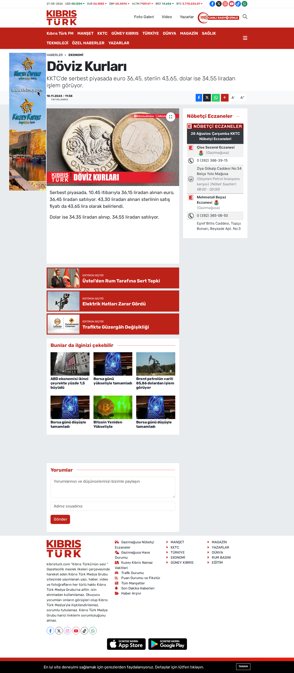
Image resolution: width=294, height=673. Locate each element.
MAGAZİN (189, 33)
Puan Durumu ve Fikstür (140, 578)
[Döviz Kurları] (113, 147)
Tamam (243, 666)
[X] (59, 630)
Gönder (60, 519)
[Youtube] (76, 630)
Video (167, 16)
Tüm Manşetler (133, 583)
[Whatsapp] (93, 630)
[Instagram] (67, 630)
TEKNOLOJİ (57, 43)
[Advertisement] (133, 246)
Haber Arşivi (131, 593)
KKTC (102, 33)
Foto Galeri (144, 16)
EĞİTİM (217, 562)
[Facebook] (50, 630)
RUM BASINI (221, 557)
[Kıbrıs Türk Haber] (62, 17)
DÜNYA (169, 33)
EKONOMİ (75, 55)
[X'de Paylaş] (207, 97)
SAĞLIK (209, 33)
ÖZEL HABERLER (88, 43)
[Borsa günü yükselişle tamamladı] (113, 363)
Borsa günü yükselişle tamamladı (112, 381)
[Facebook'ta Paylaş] (199, 97)
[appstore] (127, 644)
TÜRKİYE (150, 33)
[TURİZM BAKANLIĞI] (27, 121)
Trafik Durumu (132, 573)
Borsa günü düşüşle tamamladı (68, 424)
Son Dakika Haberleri (138, 588)
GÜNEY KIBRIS (125, 33)
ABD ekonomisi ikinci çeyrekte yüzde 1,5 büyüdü (69, 383)
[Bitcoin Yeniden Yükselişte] (113, 407)
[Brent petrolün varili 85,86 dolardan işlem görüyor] (155, 363)
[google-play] (167, 644)
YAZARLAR (118, 43)
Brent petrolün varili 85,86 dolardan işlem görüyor (155, 383)
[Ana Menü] (245, 38)
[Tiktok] (84, 630)
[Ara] (245, 17)
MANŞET (85, 33)
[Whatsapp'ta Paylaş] (216, 97)
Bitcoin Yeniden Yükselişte (107, 424)
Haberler (55, 55)
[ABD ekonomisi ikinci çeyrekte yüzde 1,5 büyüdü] (70, 363)
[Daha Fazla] (225, 97)
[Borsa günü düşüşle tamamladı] (70, 407)
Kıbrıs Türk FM (60, 33)
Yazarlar (187, 16)
